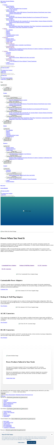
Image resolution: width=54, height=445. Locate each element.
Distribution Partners (20, 394)
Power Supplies (6, 415)
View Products (4, 305)
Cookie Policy (28, 439)
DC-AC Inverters (31, 21)
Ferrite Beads (41, 12)
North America (12, 57)
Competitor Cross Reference (24, 45)
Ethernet (5, 413)
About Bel (5, 400)
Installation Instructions (22, 48)
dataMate (15, 61)
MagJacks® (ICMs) (13, 17)
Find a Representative (10, 394)
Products (5, 4)
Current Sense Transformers (21, 27)
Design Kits (18, 13)
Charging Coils (12, 13)
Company (5, 51)
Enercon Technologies (8, 403)
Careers (5, 401)
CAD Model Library (13, 45)
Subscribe (3, 393)
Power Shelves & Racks (18, 22)
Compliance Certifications (44, 48)
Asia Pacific (32, 57)
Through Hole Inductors (32, 12)
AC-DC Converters (13, 21)
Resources (5, 37)
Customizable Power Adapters (9, 265)
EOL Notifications (7, 425)
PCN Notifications (19, 50)
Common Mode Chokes (14, 12)
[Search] (14, 66)
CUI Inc (11, 61)
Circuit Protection (7, 411)
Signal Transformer (32, 61)
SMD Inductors (23, 12)
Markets (5, 28)
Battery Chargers (39, 21)
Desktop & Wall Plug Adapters (27, 265)
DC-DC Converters (22, 21)
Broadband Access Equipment (33, 17)
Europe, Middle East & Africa (22, 57)
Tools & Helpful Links (15, 418)
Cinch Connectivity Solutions (9, 402)
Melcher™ (25, 61)
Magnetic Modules (22, 17)
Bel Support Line (29, 394)
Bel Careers (3, 1)
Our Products (10, 408)
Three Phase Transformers (35, 26)
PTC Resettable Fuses (17, 8)
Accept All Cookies (31, 442)
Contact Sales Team (10, 378)
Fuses (10, 8)
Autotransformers (45, 26)
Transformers (6, 416)
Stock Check (6, 421)
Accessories (24, 8)
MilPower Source (7, 405)
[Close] (4, 85)
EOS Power (20, 61)
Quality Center (6, 423)
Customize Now (4, 289)
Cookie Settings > (21, 442)
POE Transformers (13, 26)
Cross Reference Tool (8, 422)
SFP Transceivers (44, 17)
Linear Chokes (47, 12)
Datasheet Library (13, 48)
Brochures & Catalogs (33, 48)
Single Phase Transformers (24, 26)
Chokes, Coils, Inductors (8, 412)
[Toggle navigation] (9, 79)
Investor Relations (10, 1)
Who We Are (10, 397)
